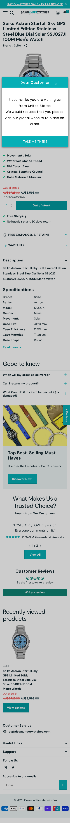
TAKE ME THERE (35, 141)
